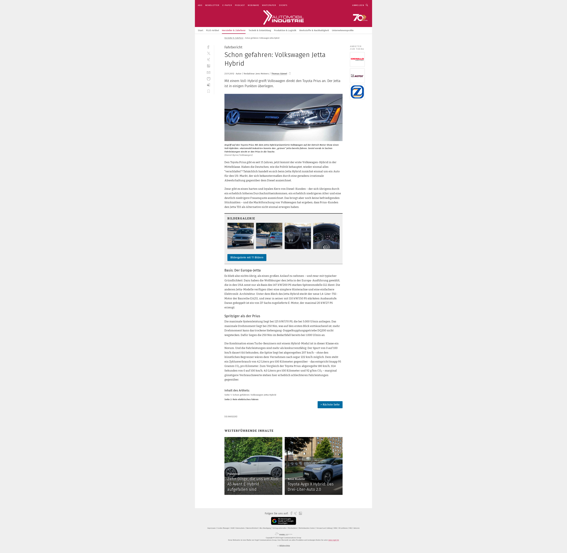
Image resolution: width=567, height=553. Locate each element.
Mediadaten (293, 528)
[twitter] (208, 53)
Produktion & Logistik (285, 30)
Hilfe (336, 528)
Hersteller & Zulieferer (234, 30)
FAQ (350, 528)
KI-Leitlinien (343, 528)
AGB (232, 528)
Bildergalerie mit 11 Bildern (246, 257)
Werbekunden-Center (307, 528)
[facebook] (208, 47)
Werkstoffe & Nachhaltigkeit (314, 30)
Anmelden (358, 5)
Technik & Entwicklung (260, 30)
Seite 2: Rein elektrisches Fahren (241, 399)
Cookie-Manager (223, 528)
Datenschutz (240, 528)
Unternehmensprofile (343, 30)
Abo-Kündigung (265, 528)
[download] (208, 85)
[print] (208, 78)
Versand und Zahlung (325, 528)
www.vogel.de (333, 540)
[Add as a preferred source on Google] (283, 521)
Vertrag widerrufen (279, 528)
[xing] (208, 59)
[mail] (208, 72)
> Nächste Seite (330, 404)
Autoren (357, 528)
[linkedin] (208, 66)
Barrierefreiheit (252, 528)
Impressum (211, 528)
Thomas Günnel (279, 73)
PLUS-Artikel (212, 30)
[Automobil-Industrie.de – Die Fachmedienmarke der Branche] (200, 30)
